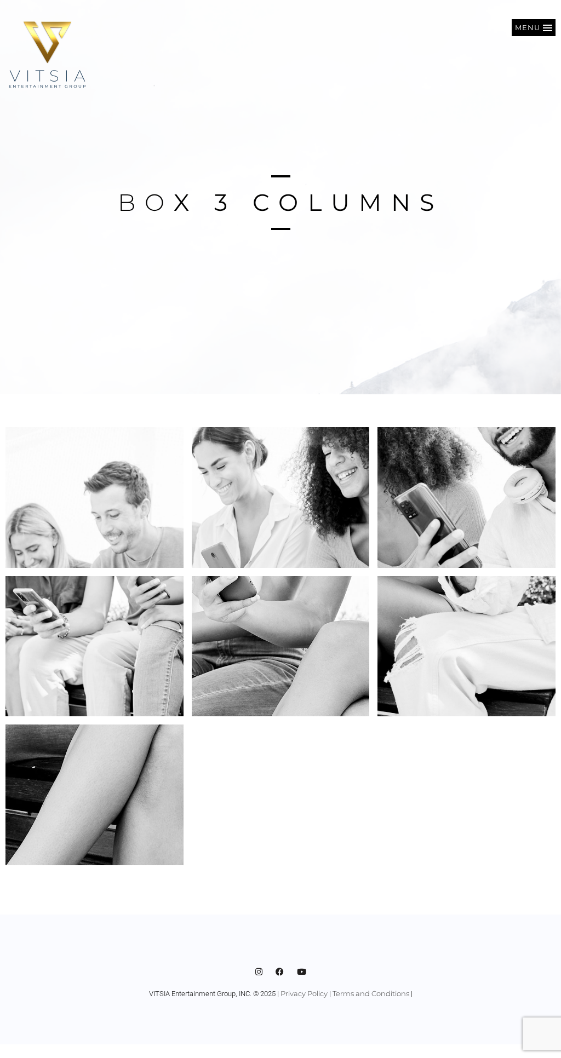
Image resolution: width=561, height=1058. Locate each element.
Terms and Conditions (371, 993)
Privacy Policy (304, 993)
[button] (534, 27)
